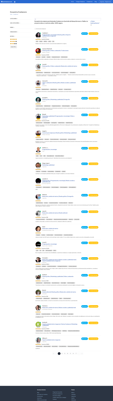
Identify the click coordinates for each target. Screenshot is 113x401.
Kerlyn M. (44, 322)
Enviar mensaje (94, 33)
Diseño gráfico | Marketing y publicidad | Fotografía (56, 99)
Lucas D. (44, 242)
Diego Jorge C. (46, 163)
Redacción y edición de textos (50, 228)
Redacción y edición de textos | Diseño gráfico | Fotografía (57, 196)
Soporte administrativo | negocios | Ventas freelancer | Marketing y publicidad (59, 325)
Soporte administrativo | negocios (51, 339)
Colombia (73, 394)
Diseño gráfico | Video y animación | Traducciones (55, 50)
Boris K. (44, 290)
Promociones (40, 396)
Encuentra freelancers (57, 393)
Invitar (85, 33)
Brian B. (44, 114)
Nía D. (43, 226)
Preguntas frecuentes (57, 392)
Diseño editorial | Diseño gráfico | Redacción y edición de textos (59, 292)
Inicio (72, 1)
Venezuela (73, 400)
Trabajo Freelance (80, 1)
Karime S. (44, 274)
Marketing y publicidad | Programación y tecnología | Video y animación (58, 116)
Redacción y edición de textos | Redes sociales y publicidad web (59, 307)
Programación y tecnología (49, 149)
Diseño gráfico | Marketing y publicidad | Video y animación (57, 276)
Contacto (55, 399)
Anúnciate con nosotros (42, 394)
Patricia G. (45, 306)
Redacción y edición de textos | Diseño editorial (54, 212)
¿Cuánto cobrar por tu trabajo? (59, 397)
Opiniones (39, 398)
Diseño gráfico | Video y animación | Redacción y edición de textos (59, 66)
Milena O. (44, 338)
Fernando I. (45, 258)
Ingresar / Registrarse (105, 1)
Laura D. (44, 211)
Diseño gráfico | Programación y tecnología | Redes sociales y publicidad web (58, 181)
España (73, 398)
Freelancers (90, 1)
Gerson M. (45, 81)
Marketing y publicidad (48, 165)
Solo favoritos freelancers (41, 28)
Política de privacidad (42, 400)
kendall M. (45, 97)
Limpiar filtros (13, 46)
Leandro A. (45, 179)
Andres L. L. (45, 147)
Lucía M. (44, 64)
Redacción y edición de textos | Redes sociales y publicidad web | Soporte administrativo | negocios (59, 260)
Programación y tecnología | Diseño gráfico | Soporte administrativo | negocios (56, 35)
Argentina (73, 396)
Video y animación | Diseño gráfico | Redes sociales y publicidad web (59, 83)
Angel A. (44, 131)
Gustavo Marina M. (47, 49)
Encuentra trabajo (57, 395)
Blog (96, 1)
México (72, 392)
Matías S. (44, 194)
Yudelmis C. (45, 33)
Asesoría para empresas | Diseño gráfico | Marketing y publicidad (59, 132)
